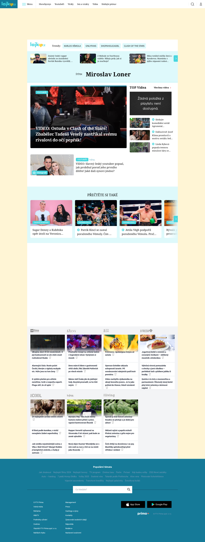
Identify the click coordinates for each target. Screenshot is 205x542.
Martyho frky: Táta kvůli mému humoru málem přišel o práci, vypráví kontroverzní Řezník (81, 420)
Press (67, 507)
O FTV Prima (38, 502)
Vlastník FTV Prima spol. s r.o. (45, 528)
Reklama (36, 511)
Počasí (127, 472)
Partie (118, 472)
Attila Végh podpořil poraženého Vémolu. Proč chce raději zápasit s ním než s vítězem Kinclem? (138, 232)
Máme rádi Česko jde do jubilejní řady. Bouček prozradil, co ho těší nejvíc (82, 382)
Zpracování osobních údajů (76, 520)
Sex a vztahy (83, 4)
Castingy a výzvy (71, 511)
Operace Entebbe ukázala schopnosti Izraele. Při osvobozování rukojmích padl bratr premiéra (120, 370)
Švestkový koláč (132, 480)
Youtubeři (59, 4)
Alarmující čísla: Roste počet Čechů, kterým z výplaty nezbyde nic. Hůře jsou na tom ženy (46, 368)
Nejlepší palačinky (114, 480)
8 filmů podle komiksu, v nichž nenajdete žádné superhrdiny (45, 431)
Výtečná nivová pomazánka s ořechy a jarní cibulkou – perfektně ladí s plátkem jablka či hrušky (156, 370)
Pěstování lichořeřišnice (152, 476)
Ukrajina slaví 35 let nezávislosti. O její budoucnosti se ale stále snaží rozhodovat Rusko (47, 355)
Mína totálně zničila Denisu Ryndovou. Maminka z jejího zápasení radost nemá (159, 59)
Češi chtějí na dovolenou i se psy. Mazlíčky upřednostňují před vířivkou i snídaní (119, 447)
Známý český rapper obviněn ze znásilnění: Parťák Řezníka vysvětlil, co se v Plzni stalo (60, 59)
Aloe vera (134, 476)
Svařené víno (97, 476)
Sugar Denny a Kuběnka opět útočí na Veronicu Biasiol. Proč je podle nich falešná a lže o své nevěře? (49, 231)
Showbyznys (45, 4)
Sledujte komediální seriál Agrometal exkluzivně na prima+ (161, 126)
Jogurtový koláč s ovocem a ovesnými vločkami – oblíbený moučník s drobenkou (155, 355)
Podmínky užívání (40, 520)
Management (70, 502)
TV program (94, 472)
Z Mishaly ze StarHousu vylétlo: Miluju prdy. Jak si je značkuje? (109, 58)
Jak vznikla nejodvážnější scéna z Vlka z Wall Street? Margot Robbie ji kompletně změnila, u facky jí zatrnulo (47, 448)
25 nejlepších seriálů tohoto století (47, 417)
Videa (95, 4)
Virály (70, 4)
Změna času (108, 472)
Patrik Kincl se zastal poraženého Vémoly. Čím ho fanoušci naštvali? (94, 232)
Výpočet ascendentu (74, 480)
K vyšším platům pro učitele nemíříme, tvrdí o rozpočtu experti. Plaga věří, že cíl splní (47, 382)
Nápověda (69, 524)
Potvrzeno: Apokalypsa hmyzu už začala (119, 353)
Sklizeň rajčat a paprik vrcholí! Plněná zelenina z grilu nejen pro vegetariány (119, 433)
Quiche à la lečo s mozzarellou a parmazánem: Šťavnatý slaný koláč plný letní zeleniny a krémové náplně (157, 383)
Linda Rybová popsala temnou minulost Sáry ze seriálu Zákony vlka (162, 149)
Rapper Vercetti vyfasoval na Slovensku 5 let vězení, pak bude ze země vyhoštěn (84, 433)
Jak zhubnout (45, 472)
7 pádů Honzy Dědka (67, 476)
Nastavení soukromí (73, 533)
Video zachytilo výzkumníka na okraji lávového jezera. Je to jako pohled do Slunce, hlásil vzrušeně (120, 382)
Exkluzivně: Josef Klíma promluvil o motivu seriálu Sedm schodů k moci (162, 136)
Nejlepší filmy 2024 (62, 472)
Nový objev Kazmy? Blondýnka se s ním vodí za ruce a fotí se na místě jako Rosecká (83, 447)
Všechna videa (161, 87)
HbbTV (36, 515)
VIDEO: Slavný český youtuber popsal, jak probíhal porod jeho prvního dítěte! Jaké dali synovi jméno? (100, 167)
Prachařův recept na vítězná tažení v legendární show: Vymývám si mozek (83, 355)
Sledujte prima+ (109, 4)
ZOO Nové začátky (157, 472)
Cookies (36, 524)
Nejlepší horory (80, 472)
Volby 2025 (84, 476)
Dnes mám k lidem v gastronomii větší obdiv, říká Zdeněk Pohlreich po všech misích (83, 368)
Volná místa (38, 507)
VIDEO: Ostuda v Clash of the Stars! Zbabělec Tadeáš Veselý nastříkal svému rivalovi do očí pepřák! (76, 134)
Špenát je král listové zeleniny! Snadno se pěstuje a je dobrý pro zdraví (119, 420)
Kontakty (68, 515)
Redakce (68, 528)
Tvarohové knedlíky (95, 480)
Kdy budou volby (139, 472)
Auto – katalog (49, 476)
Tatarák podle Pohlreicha (116, 476)
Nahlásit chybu (39, 533)
